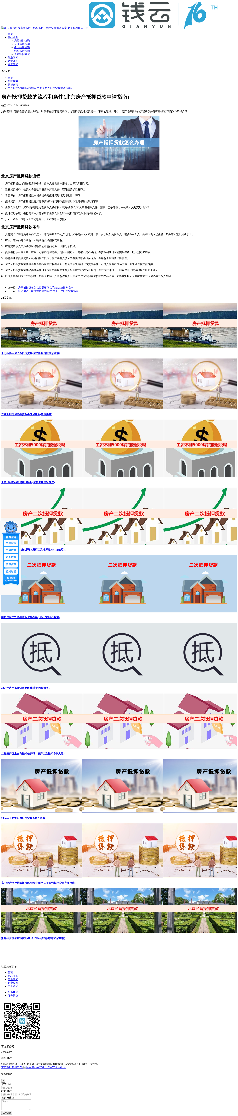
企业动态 (13, 982)
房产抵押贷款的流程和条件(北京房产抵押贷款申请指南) (40, 88)
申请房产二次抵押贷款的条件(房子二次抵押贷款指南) (48, 291)
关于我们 (13, 986)
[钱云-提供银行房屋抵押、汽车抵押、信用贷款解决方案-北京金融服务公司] (109, 27)
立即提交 (7, 1112)
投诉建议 (13, 992)
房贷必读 (13, 84)
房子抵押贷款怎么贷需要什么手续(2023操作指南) (46, 287)
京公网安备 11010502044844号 (49, 1067)
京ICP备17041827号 (12, 1067)
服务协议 (13, 995)
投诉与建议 (7, 1097)
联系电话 (6, 1091)
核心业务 (13, 976)
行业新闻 (13, 979)
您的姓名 (6, 1084)
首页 (10, 77)
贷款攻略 (13, 81)
